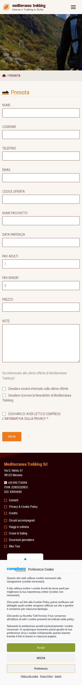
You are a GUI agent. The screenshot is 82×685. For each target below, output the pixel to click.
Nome (6, 105)
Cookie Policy (29, 507)
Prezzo (7, 299)
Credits (13, 513)
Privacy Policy (46, 676)
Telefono (9, 148)
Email (6, 170)
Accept (41, 647)
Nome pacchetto (14, 213)
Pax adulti (10, 256)
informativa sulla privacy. (25, 419)
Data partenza (13, 234)
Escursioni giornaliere (21, 540)
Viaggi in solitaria (19, 527)
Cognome (9, 127)
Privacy (13, 507)
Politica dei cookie (29, 676)
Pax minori (10, 278)
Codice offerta (13, 191)
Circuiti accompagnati (22, 520)
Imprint (58, 676)
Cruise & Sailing (18, 533)
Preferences (41, 668)
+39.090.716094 (17, 483)
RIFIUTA (41, 658)
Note (6, 321)
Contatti (13, 500)
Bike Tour (14, 546)
